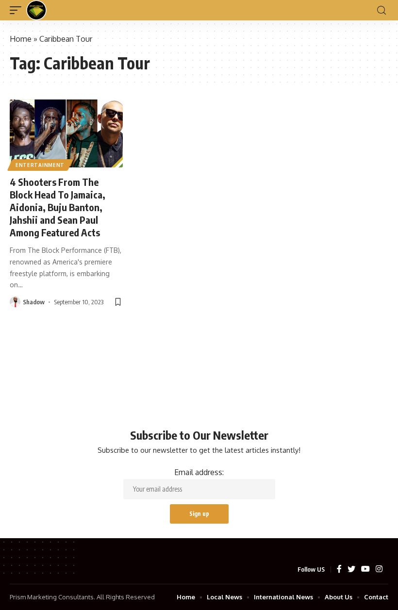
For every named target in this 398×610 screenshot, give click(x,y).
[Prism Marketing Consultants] (36, 10)
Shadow (34, 302)
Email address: (199, 472)
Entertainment (40, 165)
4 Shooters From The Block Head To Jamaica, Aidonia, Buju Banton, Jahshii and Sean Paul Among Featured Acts (57, 207)
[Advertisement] (199, 343)
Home (21, 39)
